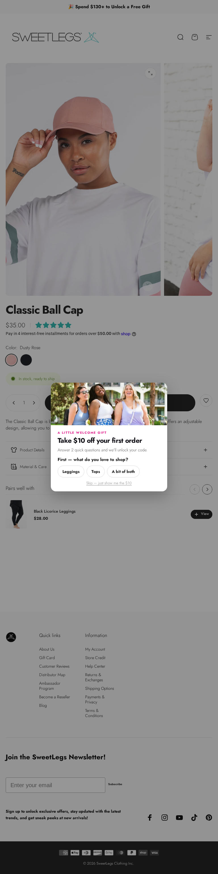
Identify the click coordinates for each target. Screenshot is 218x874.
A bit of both (123, 471)
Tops (95, 471)
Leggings (70, 471)
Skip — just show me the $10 (109, 483)
